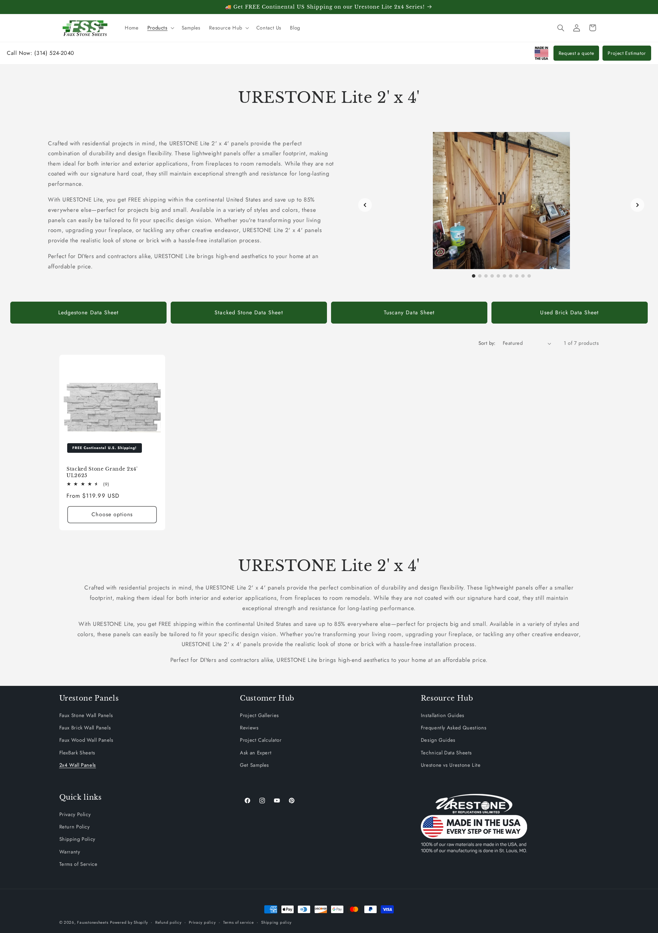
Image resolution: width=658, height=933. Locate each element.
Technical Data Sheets (446, 752)
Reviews (249, 727)
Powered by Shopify (129, 922)
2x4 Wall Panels (77, 765)
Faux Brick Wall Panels (85, 727)
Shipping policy (276, 922)
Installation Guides (442, 715)
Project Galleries (259, 715)
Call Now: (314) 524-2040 (40, 53)
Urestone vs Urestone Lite (451, 765)
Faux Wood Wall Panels (86, 740)
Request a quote (576, 53)
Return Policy (74, 827)
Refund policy (168, 922)
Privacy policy (202, 922)
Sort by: (487, 343)
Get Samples (254, 765)
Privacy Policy (75, 814)
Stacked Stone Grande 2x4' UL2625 (102, 472)
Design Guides (438, 740)
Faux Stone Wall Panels (86, 715)
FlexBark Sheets (77, 752)
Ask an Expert (255, 752)
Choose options (112, 514)
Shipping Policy (77, 839)
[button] (160, 27)
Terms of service (238, 922)
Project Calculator (260, 740)
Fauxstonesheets (92, 922)
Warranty (69, 852)
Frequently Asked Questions (453, 727)
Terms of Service (78, 864)
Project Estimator (627, 53)
